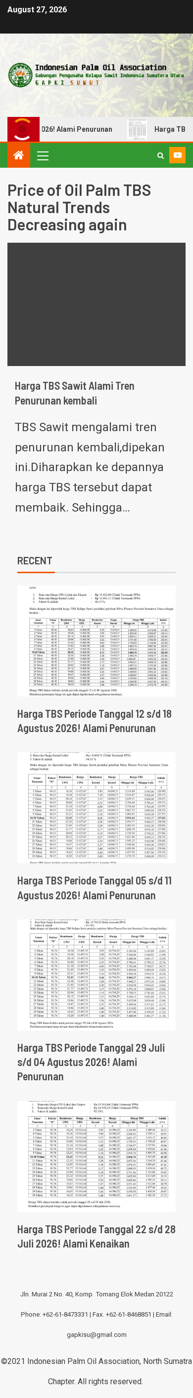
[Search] (160, 155)
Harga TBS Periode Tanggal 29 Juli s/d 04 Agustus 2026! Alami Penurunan (91, 1062)
